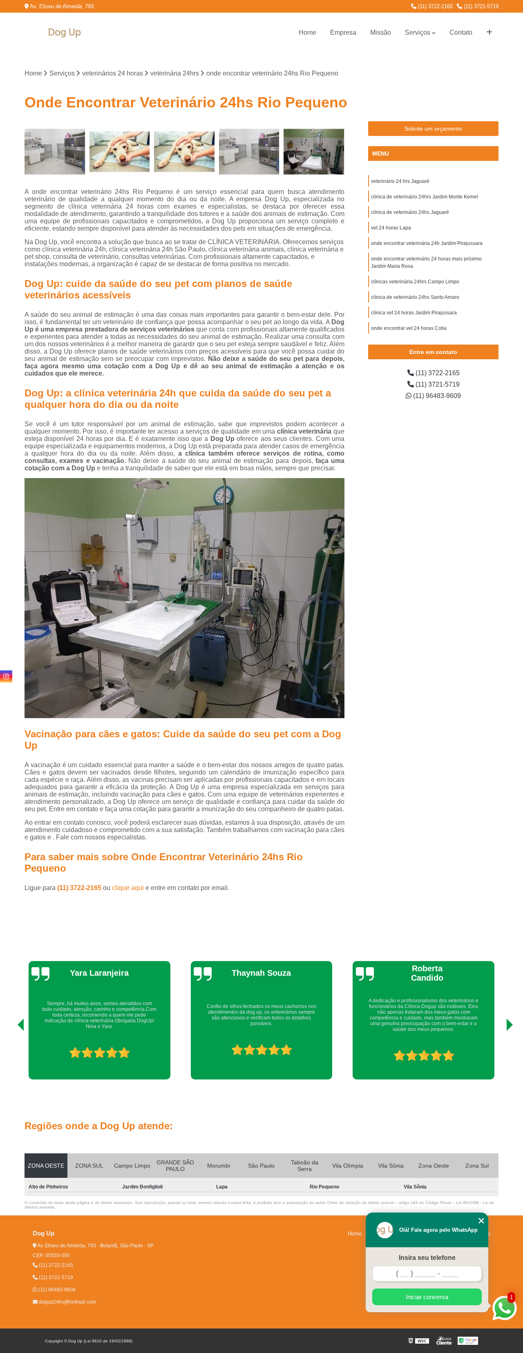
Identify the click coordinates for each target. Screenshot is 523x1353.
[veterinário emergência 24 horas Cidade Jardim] (184, 151)
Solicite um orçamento (433, 128)
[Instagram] (6, 676)
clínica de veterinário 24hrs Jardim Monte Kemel (424, 197)
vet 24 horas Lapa (391, 228)
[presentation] (9, 1056)
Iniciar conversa (427, 1296)
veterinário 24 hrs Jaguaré (400, 181)
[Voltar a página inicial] (65, 33)
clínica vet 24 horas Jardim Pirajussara (414, 313)
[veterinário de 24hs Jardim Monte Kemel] (55, 151)
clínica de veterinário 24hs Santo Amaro (415, 297)
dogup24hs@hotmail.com (67, 1302)
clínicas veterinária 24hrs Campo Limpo (415, 282)
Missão (380, 32)
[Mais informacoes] (489, 32)
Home (307, 32)
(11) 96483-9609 (436, 395)
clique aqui (128, 887)
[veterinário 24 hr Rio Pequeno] (249, 151)
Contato (460, 32)
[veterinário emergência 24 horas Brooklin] (119, 151)
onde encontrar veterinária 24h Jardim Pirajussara (427, 243)
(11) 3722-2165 (434, 6)
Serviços (417, 32)
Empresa (343, 32)
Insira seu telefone (427, 1257)
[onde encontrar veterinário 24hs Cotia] (314, 151)
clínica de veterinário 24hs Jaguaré (410, 212)
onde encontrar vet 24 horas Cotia (409, 328)
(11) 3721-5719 (480, 6)
